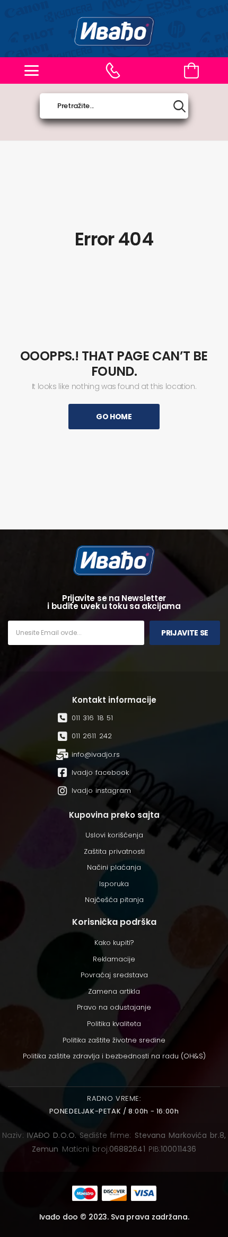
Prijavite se (184, 633)
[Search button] (179, 106)
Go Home (114, 416)
